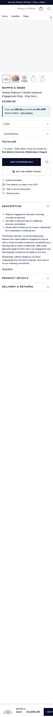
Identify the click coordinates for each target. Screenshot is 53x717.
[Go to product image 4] (42, 79)
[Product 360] (24, 79)
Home (5, 16)
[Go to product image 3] (33, 79)
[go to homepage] (26, 9)
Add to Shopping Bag (21, 162)
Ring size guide (9, 141)
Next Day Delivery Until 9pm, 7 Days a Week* (26, 2)
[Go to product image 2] (15, 79)
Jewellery (15, 16)
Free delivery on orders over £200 (21, 184)
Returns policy (13, 193)
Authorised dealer (14, 180)
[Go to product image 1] (6, 79)
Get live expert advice (28, 172)
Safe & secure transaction (18, 189)
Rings (26, 16)
